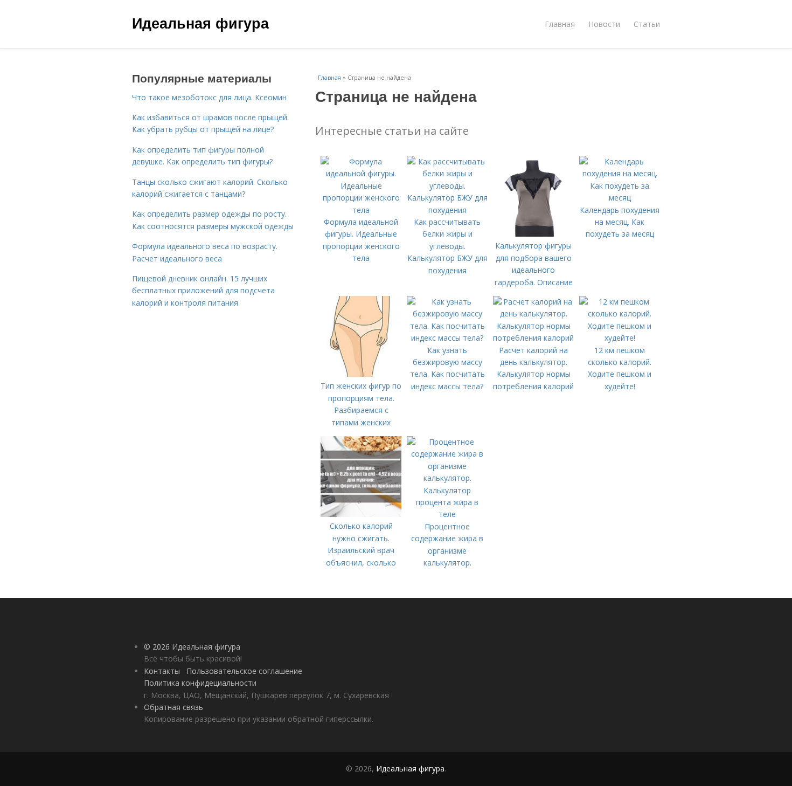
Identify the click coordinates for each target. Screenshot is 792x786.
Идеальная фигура (200, 22)
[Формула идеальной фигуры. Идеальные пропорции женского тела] (361, 210)
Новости (604, 24)
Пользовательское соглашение (244, 671)
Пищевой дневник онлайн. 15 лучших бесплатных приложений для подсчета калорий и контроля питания (203, 290)
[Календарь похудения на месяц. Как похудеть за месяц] (619, 197)
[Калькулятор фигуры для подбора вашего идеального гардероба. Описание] (533, 234)
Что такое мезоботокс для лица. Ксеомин (209, 97)
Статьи (647, 24)
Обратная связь (173, 707)
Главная (560, 24)
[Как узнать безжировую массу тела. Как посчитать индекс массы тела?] (447, 338)
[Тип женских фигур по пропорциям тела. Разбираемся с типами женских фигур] (361, 374)
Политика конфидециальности (200, 683)
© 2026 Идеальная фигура (192, 647)
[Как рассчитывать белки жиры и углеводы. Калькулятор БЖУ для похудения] (447, 210)
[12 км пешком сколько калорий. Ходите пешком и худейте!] (619, 338)
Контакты (162, 671)
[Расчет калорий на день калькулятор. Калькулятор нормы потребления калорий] (533, 338)
